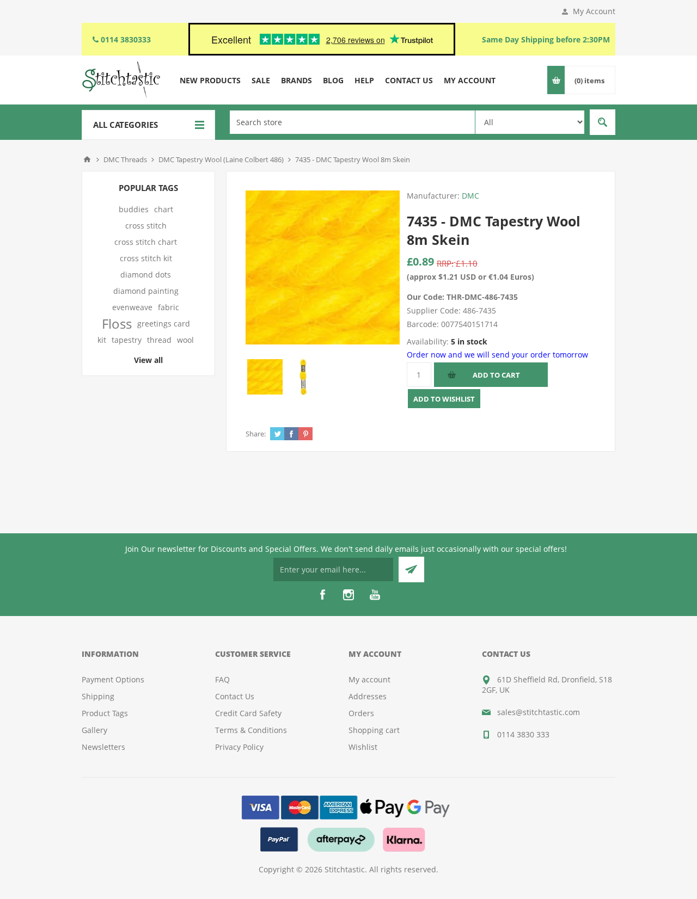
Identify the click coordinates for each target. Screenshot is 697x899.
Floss (117, 324)
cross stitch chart (145, 242)
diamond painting (146, 291)
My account (369, 679)
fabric (168, 307)
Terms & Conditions (251, 730)
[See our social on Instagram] (348, 595)
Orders (361, 713)
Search (602, 122)
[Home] (87, 159)
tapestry (127, 340)
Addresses (367, 696)
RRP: (445, 263)
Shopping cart (374, 730)
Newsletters (103, 747)
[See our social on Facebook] (322, 595)
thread (159, 340)
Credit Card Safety (248, 713)
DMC (470, 195)
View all (148, 360)
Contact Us (234, 696)
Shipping (98, 696)
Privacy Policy (239, 747)
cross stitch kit (146, 258)
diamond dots (145, 274)
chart (163, 209)
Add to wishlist (444, 399)
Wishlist (362, 747)
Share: (256, 434)
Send (411, 569)
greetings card (163, 323)
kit (101, 340)
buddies (134, 209)
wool (185, 340)
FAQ (222, 679)
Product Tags (105, 713)
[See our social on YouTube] (374, 595)
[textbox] (352, 122)
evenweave (132, 307)
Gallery (94, 730)
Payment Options (113, 679)
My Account (594, 11)
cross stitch (146, 225)
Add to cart (496, 375)
